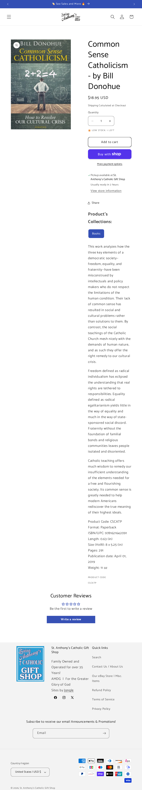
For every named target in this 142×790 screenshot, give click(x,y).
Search (96, 657)
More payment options (109, 164)
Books (96, 233)
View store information (106, 190)
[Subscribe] (104, 733)
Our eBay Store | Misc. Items (107, 679)
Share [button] (95, 202)
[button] (9, 17)
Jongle (69, 690)
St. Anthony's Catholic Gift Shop (37, 788)
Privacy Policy (101, 708)
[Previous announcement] (8, 4)
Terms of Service (103, 699)
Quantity (93, 113)
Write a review (71, 619)
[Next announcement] (134, 4)
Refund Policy (101, 690)
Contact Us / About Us (107, 666)
